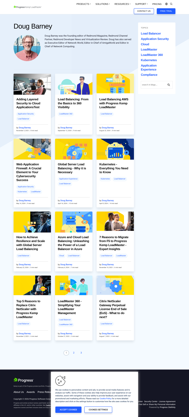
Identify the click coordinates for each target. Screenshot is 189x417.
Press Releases (46, 392)
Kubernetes (22, 192)
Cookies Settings (98, 409)
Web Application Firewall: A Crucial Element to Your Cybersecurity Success (28, 172)
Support (140, 4)
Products (83, 4)
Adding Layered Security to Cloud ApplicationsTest (28, 103)
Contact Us (144, 11)
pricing (157, 4)
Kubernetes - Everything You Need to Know (113, 168)
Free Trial (166, 11)
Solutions (101, 4)
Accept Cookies (68, 409)
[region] (94, 394)
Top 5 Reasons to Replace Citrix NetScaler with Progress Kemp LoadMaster (28, 309)
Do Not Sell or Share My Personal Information (155, 404)
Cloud (61, 256)
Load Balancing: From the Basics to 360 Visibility (73, 103)
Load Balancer (23, 119)
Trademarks (50, 405)
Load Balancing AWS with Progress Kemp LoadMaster (113, 103)
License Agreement (167, 401)
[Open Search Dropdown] (171, 4)
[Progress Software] (23, 380)
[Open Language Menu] (166, 4)
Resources (122, 4)
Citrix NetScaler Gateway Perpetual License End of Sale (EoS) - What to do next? (113, 309)
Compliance (149, 74)
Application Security (26, 114)
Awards (31, 392)
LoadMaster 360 (65, 114)
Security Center (150, 401)
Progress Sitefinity (167, 407)
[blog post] (32, 86)
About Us (19, 392)
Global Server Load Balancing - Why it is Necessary (72, 168)
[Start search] (169, 84)
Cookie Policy (106, 399)
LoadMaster (36, 192)
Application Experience (68, 179)
